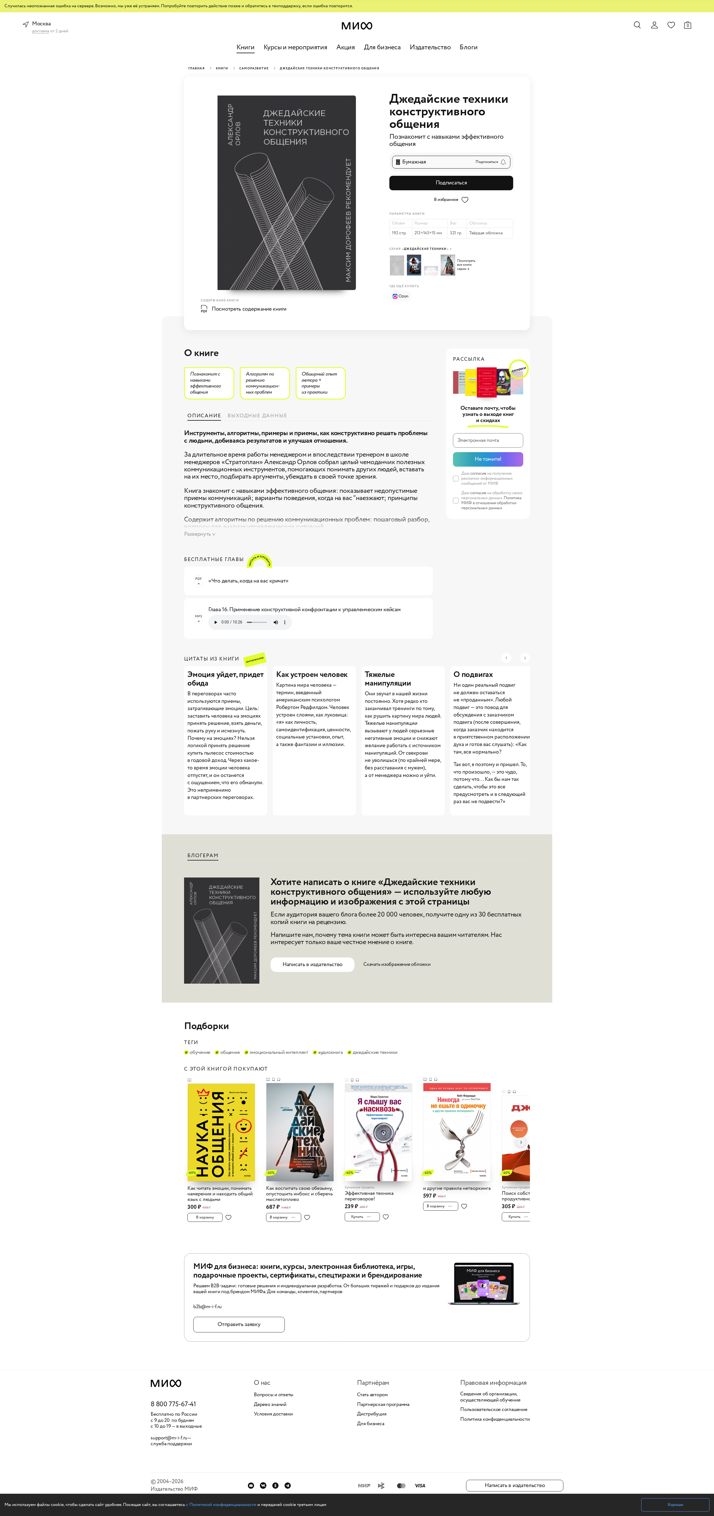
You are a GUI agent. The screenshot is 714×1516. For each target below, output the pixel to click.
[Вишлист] (671, 25)
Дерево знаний (270, 1405)
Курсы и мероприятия (295, 47)
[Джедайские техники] (449, 265)
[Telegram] (287, 1485)
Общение (230, 1053)
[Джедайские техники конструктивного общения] (398, 265)
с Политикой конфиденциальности (221, 1505)
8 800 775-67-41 (173, 1404)
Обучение (200, 1053)
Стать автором (372, 1395)
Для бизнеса (382, 47)
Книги (246, 47)
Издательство (430, 47)
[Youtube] (251, 1485)
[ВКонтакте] (263, 1485)
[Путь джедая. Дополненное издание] (415, 265)
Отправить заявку (239, 1324)
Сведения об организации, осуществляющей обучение (490, 1397)
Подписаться (451, 183)
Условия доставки (273, 1414)
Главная (196, 68)
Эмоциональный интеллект (279, 1053)
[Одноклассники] (275, 1485)
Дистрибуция (371, 1414)
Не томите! (488, 459)
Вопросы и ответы (273, 1395)
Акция (345, 47)
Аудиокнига (330, 1053)
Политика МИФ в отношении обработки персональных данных (491, 503)
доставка (40, 31)
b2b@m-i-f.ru (207, 1307)
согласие (478, 474)
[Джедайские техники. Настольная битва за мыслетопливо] (432, 271)
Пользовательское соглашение (493, 1410)
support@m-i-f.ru (169, 1438)
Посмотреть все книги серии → (466, 265)
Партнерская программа (383, 1405)
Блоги (468, 47)
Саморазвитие (254, 68)
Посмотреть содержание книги (249, 309)
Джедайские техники (375, 1053)
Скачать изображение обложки (397, 964)
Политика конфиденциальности (495, 1420)
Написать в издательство (312, 965)
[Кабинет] (654, 25)
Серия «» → (420, 249)
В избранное (446, 199)
